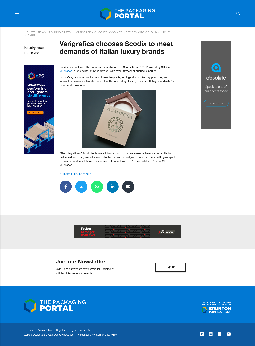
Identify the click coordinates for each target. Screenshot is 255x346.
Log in (72, 330)
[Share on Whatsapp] (97, 187)
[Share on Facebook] (66, 187)
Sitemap (28, 330)
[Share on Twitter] (81, 187)
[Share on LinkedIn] (113, 187)
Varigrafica (66, 70)
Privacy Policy (44, 330)
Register (60, 330)
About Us (85, 330)
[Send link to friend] (128, 187)
